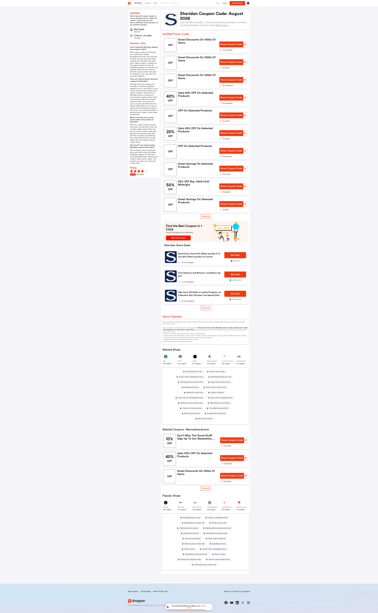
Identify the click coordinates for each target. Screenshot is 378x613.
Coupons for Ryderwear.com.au (217, 517)
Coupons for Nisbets (217, 392)
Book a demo (133, 591)
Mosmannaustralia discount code (221, 377)
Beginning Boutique (213, 361)
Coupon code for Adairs (217, 371)
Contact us (237, 591)
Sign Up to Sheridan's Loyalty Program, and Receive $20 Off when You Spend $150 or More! (199, 295)
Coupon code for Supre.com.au (220, 382)
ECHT (180, 361)
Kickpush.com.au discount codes (190, 559)
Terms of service (161, 605)
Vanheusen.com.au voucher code (194, 544)
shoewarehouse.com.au (229, 507)
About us (228, 591)
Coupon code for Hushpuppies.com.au (214, 549)
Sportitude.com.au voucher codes (216, 533)
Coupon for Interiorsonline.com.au (219, 559)
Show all (205, 216)
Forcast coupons (189, 549)
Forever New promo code (193, 371)
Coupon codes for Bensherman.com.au (191, 377)
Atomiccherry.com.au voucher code (205, 564)
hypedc (165, 507)
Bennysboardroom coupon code (194, 523)
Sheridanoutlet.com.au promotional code (218, 528)
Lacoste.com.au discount (192, 538)
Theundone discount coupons (188, 528)
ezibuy (194, 361)
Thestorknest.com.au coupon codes (191, 382)
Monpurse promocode (191, 387)
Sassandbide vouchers (219, 544)
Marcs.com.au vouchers (205, 418)
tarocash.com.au (227, 361)
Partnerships (146, 591)
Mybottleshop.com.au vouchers (220, 403)
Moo (164, 361)
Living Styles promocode (191, 533)
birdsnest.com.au (242, 507)
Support (247, 591)
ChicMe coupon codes (219, 523)
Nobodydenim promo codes (191, 517)
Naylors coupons (220, 554)
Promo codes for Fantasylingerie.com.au (190, 397)
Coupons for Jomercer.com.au (191, 408)
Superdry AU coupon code (194, 392)
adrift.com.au (197, 507)
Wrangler (181, 507)
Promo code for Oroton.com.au (216, 387)
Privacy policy (149, 605)
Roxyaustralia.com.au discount (216, 413)
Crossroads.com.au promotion (218, 408)
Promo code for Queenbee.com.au (221, 397)
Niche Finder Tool (160, 591)
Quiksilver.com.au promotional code (191, 403)
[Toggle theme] (248, 3)
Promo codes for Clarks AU (216, 538)
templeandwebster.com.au (216, 507)
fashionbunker (241, 361)
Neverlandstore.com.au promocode (196, 554)
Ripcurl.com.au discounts (192, 413)
